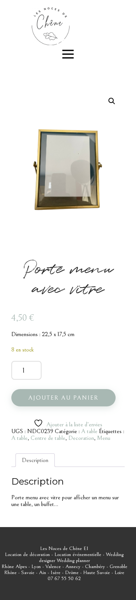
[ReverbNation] (61, 42)
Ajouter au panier (63, 397)
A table (89, 431)
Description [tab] (35, 460)
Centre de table (48, 438)
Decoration (81, 438)
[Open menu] (68, 54)
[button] (112, 101)
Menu (103, 438)
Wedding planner (73, 561)
